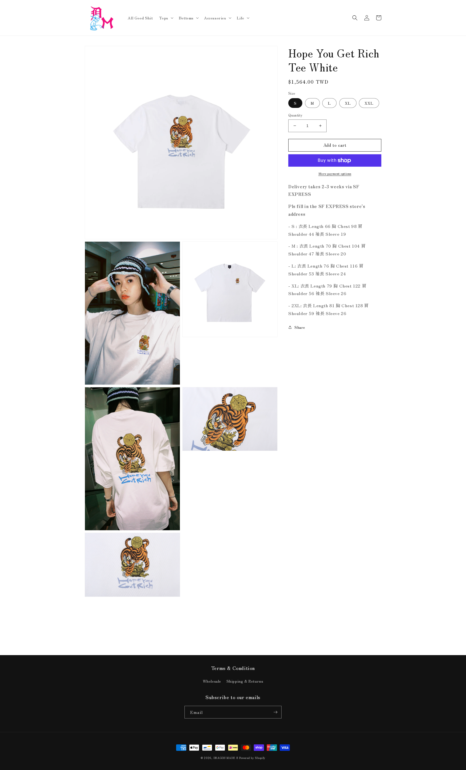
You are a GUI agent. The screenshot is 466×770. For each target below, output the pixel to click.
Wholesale (212, 681)
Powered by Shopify (252, 758)
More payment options (334, 173)
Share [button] (299, 327)
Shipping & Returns (245, 681)
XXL (369, 103)
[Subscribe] (275, 712)
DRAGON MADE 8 (226, 758)
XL (348, 103)
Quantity (295, 115)
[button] (165, 17)
